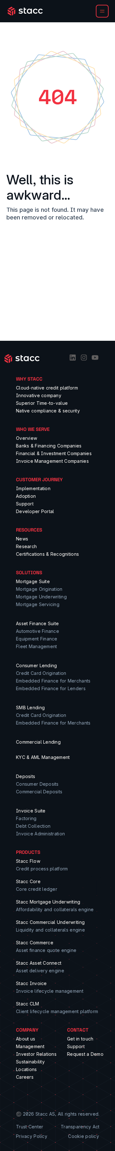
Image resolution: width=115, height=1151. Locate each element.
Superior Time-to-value (42, 403)
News (22, 538)
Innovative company (38, 395)
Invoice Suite (31, 810)
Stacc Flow (28, 861)
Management (30, 1046)
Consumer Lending (36, 665)
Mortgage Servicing (37, 604)
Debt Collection (33, 826)
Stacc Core (28, 881)
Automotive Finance (37, 631)
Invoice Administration (40, 833)
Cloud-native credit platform (47, 387)
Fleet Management (36, 646)
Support (25, 503)
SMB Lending (30, 707)
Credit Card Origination (41, 673)
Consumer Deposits (37, 784)
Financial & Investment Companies (54, 453)
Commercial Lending (38, 742)
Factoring (26, 818)
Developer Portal (35, 511)
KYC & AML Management (43, 757)
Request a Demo (85, 1054)
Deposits (25, 776)
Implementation (33, 488)
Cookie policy (83, 1136)
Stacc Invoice (31, 983)
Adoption (26, 496)
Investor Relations (36, 1054)
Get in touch (80, 1038)
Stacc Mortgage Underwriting (48, 901)
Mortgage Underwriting (41, 596)
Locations (26, 1069)
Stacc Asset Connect (38, 963)
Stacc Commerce (34, 942)
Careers (25, 1077)
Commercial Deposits (39, 791)
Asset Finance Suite (37, 623)
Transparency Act (80, 1126)
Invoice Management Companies (52, 461)
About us (25, 1038)
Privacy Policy (31, 1136)
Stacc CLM (27, 1003)
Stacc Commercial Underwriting (50, 922)
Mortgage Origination (39, 589)
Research (26, 546)
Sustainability (30, 1061)
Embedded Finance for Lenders (51, 688)
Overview (26, 438)
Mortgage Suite (33, 581)
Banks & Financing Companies (49, 445)
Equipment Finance (36, 638)
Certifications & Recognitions (47, 554)
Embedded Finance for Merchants (53, 680)
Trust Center (29, 1126)
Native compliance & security (48, 410)
